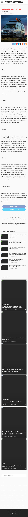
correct (2, 488)
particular (24, 500)
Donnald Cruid (6, 341)
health (13, 493)
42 (25, 468)
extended (3, 490)
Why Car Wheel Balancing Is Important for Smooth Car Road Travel (17, 266)
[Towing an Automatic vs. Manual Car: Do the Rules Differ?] (4, 236)
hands (8, 493)
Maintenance (6, 304)
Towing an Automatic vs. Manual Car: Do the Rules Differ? (18, 235)
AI (6, 485)
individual (11, 495)
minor (8, 500)
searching (9, 505)
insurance (23, 495)
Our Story (17, 513)
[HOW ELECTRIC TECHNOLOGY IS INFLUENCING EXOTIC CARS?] (4, 261)
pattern (2, 502)
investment (3, 497)
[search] (26, 2)
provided (3, 505)
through (17, 507)
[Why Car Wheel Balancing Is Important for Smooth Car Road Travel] (4, 267)
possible (14, 502)
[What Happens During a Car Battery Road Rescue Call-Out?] (14, 454)
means (15, 497)
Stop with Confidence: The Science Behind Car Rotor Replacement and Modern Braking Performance (13, 433)
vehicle (22, 507)
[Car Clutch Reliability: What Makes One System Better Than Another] (14, 358)
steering (22, 505)
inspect (17, 495)
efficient (8, 488)
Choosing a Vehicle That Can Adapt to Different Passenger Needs (17, 241)
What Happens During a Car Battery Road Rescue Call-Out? (12, 465)
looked (10, 497)
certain (19, 485)
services (16, 505)
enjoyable (15, 488)
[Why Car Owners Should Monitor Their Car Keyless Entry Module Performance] (4, 255)
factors (9, 490)
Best (10, 485)
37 (25, 372)
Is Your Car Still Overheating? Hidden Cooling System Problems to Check (12, 306)
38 (25, 436)
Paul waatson (6, 373)
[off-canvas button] (2, 2)
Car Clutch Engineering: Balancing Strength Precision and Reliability (12, 402)
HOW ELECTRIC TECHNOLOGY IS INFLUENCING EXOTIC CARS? (16, 260)
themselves (10, 507)
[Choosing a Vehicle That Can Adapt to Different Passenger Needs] (4, 242)
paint (18, 500)
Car (14, 485)
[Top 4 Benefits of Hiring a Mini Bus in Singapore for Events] (4, 249)
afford (2, 485)
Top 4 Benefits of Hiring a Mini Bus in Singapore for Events (17, 248)
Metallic (21, 497)
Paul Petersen (6, 404)
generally (15, 490)
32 (25, 404)
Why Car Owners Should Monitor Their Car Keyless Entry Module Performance (17, 254)
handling (3, 493)
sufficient (3, 507)
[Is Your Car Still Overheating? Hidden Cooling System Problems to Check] (14, 295)
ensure (21, 488)
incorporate (3, 495)
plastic (8, 502)
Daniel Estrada (5, 11)
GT (26, 490)
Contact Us (11, 513)
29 (25, 341)
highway (24, 493)
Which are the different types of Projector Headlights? (14, 219)
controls (25, 485)
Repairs (4, 463)
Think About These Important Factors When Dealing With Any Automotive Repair (14, 224)
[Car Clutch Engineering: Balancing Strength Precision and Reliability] (14, 390)
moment (13, 500)
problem (20, 502)
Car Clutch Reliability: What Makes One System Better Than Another (13, 370)
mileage (2, 500)
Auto (2, 6)
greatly (21, 490)
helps (18, 493)
